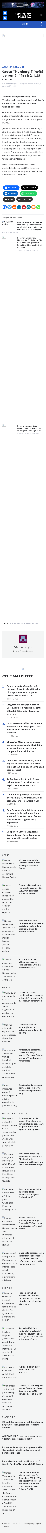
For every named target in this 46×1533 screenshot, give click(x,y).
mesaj (27, 623)
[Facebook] (5, 207)
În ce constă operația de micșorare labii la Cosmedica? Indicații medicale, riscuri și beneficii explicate (22, 1450)
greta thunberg (17, 623)
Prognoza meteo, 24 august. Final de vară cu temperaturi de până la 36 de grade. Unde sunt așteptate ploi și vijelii (29, 226)
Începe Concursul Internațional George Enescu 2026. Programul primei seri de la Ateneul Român (30, 1223)
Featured (20, 67)
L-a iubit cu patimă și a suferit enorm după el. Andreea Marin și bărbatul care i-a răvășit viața (24, 797)
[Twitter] (9, 207)
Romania (34, 623)
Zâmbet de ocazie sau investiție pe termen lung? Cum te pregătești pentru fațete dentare (22, 1425)
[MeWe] (28, 207)
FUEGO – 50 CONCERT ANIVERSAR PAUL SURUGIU (29, 1370)
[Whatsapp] (38, 207)
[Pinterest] (24, 207)
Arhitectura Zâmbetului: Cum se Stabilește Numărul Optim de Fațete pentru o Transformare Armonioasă (31, 1055)
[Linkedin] (19, 207)
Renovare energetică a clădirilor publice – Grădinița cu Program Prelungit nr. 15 (29, 428)
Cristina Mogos (11, 84)
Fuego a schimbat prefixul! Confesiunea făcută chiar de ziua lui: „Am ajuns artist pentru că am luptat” (30, 1298)
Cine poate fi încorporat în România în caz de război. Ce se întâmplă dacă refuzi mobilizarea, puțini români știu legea (31, 1258)
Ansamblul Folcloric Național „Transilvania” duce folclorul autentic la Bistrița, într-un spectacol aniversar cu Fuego (31, 1334)
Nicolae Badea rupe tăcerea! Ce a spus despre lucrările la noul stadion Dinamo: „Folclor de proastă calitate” (31, 926)
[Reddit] (14, 207)
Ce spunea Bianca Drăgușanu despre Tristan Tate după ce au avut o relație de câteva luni (23, 834)
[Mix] (33, 207)
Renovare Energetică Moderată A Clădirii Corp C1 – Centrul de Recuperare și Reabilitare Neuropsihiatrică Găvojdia (29, 243)
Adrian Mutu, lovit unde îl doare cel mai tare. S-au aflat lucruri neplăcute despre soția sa (24, 782)
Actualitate (8, 67)
